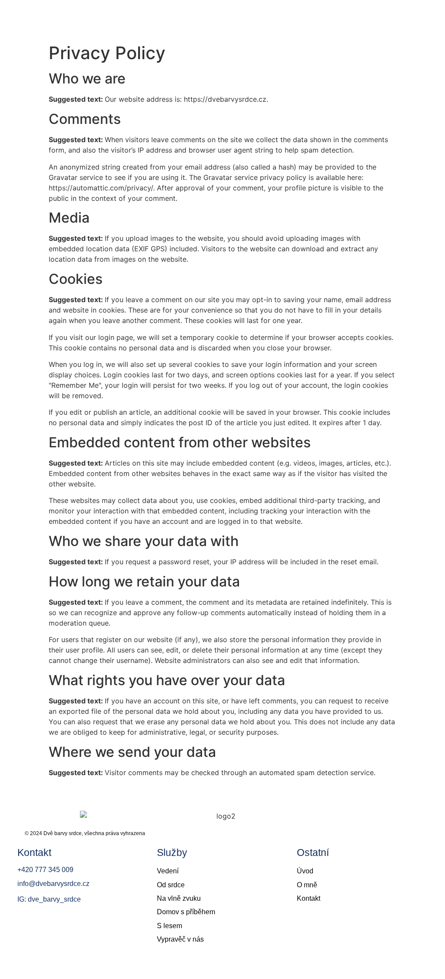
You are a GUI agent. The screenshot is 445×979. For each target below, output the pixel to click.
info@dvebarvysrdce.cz (53, 883)
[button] (430, 15)
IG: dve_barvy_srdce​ (49, 899)
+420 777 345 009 (45, 869)
